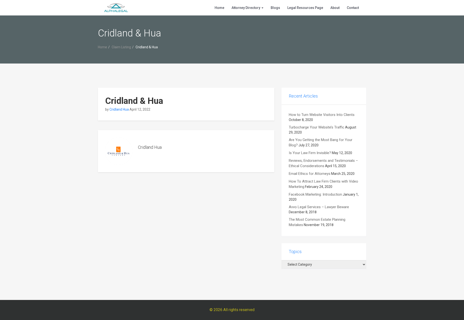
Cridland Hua (119, 109)
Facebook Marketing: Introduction (315, 194)
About (335, 8)
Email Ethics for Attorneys (309, 173)
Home (219, 8)
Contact (353, 8)
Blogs (275, 8)
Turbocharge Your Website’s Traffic (316, 127)
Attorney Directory (246, 8)
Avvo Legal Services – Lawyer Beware (319, 207)
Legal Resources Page (305, 8)
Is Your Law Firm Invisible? (310, 153)
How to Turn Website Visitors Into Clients (322, 115)
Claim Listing (121, 47)
